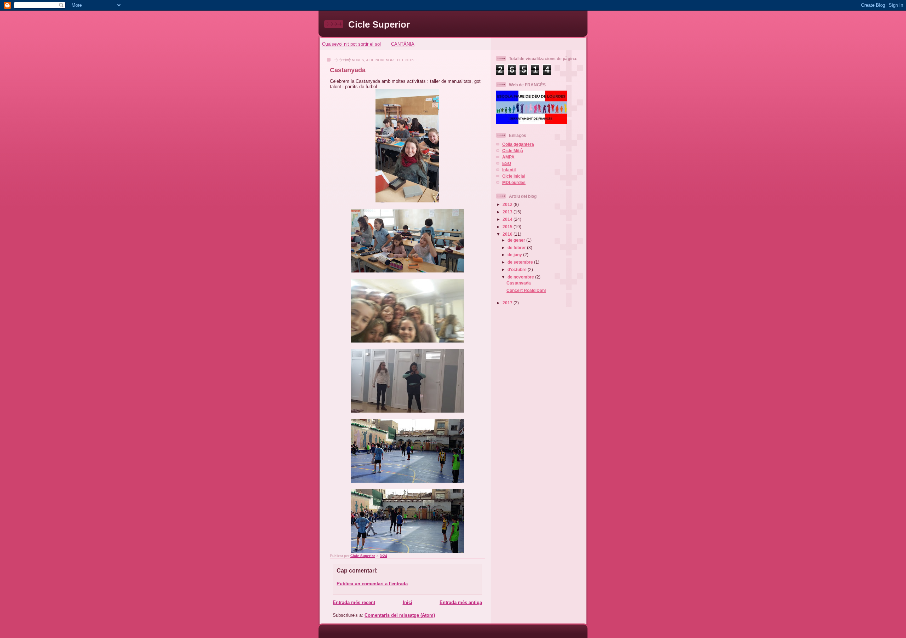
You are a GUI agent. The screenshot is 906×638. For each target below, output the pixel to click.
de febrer (517, 247)
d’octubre (518, 269)
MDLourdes (514, 182)
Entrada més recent (354, 602)
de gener (517, 240)
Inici (407, 602)
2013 (508, 211)
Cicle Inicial (513, 176)
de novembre (521, 277)
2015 (508, 226)
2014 (508, 219)
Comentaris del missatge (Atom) (400, 615)
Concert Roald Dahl (526, 290)
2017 (508, 302)
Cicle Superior (379, 24)
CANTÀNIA (402, 44)
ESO (506, 163)
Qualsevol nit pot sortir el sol (351, 44)
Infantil (509, 169)
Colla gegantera (518, 144)
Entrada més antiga (461, 602)
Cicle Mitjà (512, 150)
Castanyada (518, 283)
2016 (508, 234)
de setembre (521, 262)
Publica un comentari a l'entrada (372, 583)
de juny (515, 254)
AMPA (508, 157)
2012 (508, 204)
